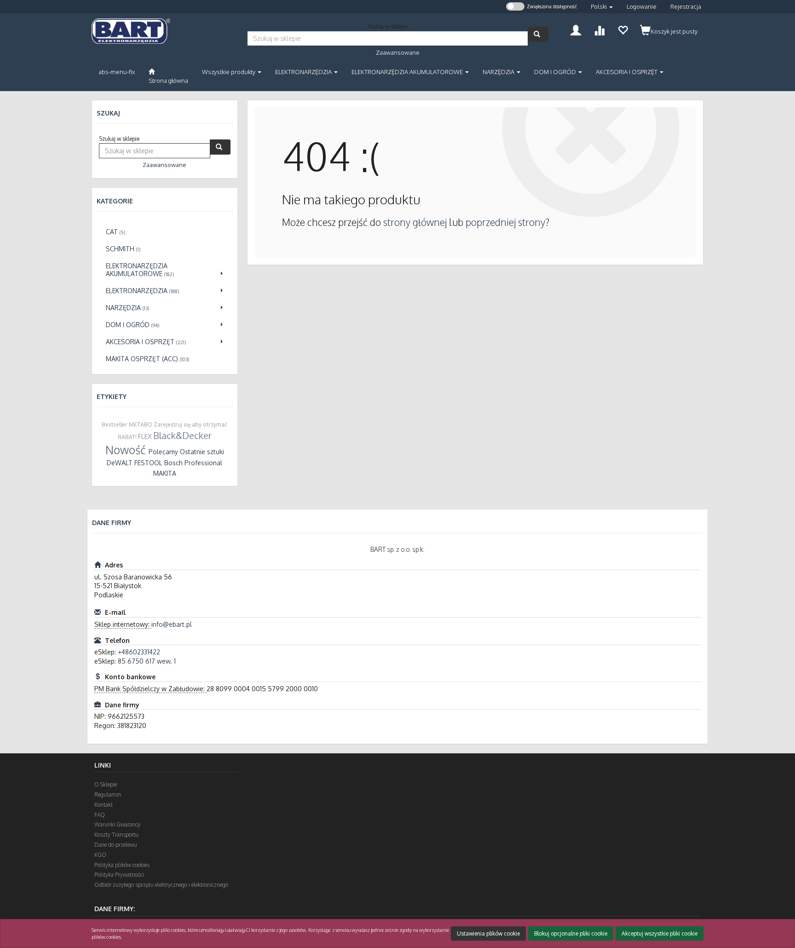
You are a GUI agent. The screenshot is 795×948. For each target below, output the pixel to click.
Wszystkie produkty (229, 71)
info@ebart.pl (171, 624)
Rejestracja (685, 6)
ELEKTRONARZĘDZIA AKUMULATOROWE (407, 71)
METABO (140, 424)
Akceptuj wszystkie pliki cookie (659, 933)
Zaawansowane (398, 52)
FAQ (99, 814)
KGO (100, 854)
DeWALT (119, 463)
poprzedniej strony (505, 222)
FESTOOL (148, 463)
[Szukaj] (538, 34)
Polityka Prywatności (119, 874)
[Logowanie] (576, 29)
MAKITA (164, 473)
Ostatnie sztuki (202, 452)
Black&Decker (182, 435)
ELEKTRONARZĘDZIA (304, 71)
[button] (602, 6)
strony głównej (415, 222)
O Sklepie (105, 784)
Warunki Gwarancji (117, 824)
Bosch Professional (193, 463)
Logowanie (642, 6)
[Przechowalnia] (622, 29)
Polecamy (163, 452)
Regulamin (107, 794)
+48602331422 (139, 652)
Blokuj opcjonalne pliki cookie (570, 933)
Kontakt (103, 804)
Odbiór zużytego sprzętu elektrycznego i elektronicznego (161, 884)
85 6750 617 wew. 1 (147, 661)
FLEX (144, 436)
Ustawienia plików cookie (488, 933)
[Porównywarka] (599, 29)
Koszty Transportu (116, 834)
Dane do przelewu (115, 844)
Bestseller (114, 424)
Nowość (125, 450)
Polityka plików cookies (122, 864)
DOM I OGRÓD (555, 71)
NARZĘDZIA (499, 71)
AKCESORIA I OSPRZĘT (627, 71)
